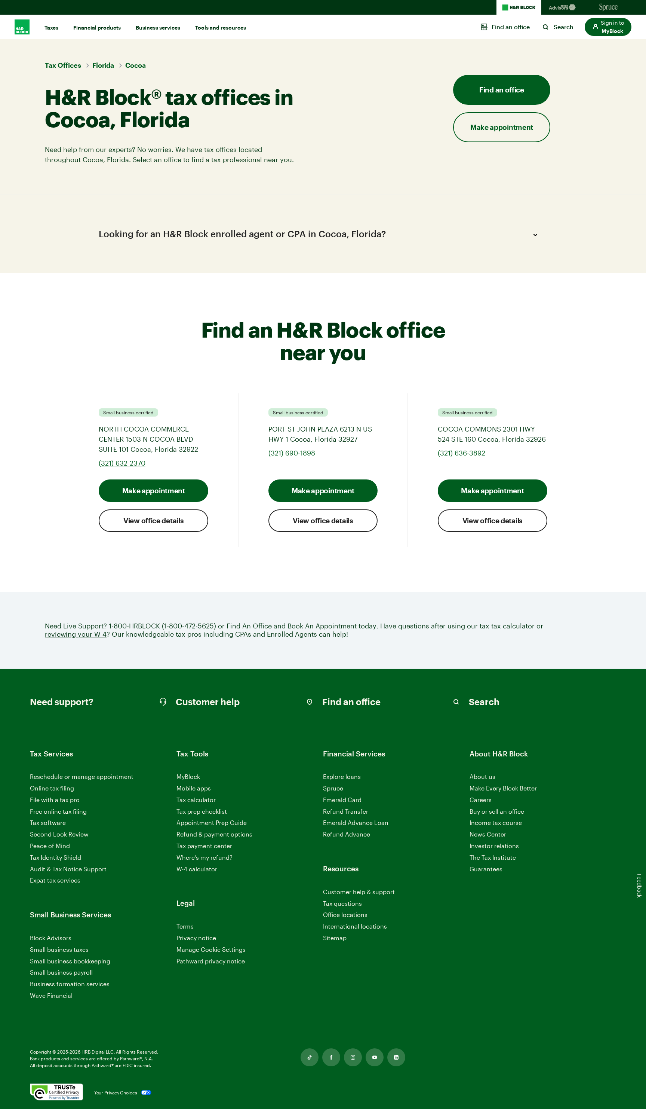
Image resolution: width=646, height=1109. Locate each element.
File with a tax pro (55, 799)
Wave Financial (51, 996)
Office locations (345, 915)
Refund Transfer (345, 811)
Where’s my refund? (204, 857)
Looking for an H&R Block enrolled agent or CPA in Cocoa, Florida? (242, 233)
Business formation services (70, 983)
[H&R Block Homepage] (518, 7)
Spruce (333, 788)
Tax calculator (196, 799)
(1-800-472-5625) (189, 626)
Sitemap (335, 938)
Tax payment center (204, 845)
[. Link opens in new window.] (56, 1093)
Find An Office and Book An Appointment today (301, 626)
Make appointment (153, 490)
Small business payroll (61, 972)
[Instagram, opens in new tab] (353, 1057)
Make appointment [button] (501, 127)
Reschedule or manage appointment (81, 776)
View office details (153, 520)
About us (482, 776)
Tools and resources (220, 27)
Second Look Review (59, 834)
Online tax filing (52, 788)
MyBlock (188, 776)
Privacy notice (196, 937)
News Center (488, 834)
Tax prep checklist (201, 811)
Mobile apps (193, 788)
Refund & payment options (214, 834)
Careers (481, 800)
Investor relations (494, 846)
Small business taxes (59, 949)
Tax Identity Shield (55, 857)
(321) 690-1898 (291, 453)
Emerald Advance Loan (355, 822)
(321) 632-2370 (122, 463)
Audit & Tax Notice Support (68, 868)
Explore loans (342, 776)
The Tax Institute (493, 858)
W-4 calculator (196, 868)
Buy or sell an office (497, 811)
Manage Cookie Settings (211, 949)
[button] (608, 27)
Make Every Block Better (503, 788)
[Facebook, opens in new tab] (331, 1057)
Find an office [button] (501, 89)
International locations (355, 926)
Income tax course (496, 822)
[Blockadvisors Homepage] (563, 7)
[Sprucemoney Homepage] (608, 7)
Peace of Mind (50, 845)
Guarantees (486, 868)
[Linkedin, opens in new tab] (396, 1057)
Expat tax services (55, 880)
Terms (185, 926)
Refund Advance (346, 834)
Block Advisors (50, 938)
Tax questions (342, 903)
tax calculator (513, 626)
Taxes (51, 27)
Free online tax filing (58, 811)
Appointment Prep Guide (211, 822)
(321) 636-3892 (461, 453)
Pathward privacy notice (210, 961)
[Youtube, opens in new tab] (375, 1057)
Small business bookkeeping (70, 961)
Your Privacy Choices (115, 1092)
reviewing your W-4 (76, 634)
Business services (158, 27)
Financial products (97, 27)
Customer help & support (359, 892)
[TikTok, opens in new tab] (310, 1057)
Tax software (48, 822)
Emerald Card (342, 799)
